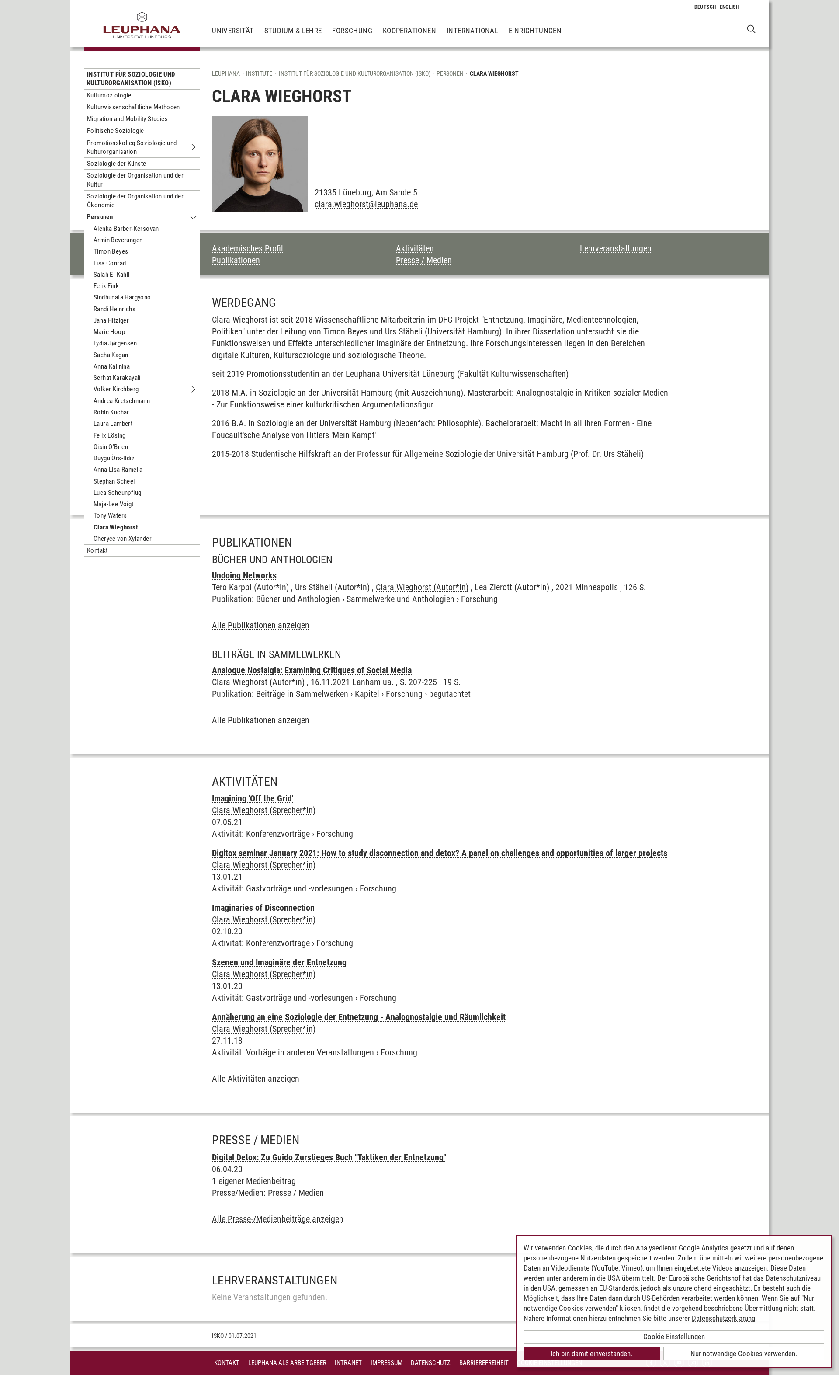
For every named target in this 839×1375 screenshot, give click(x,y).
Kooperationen (409, 30)
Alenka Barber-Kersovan (126, 229)
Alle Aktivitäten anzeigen (255, 1078)
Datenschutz (431, 1363)
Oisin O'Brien (111, 447)
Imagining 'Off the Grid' (252, 798)
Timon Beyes (111, 251)
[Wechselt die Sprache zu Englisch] (729, 7)
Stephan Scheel (114, 481)
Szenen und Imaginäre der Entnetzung (279, 962)
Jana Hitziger (111, 320)
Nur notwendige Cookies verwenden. (743, 1353)
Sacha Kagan (111, 355)
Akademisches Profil (247, 248)
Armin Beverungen (118, 240)
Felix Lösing (110, 435)
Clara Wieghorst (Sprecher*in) (263, 810)
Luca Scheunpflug (117, 493)
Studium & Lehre (293, 30)
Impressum (386, 1363)
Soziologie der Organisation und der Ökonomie (135, 200)
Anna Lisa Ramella (118, 469)
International (472, 30)
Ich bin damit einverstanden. (591, 1353)
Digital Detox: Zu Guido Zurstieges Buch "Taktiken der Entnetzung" (329, 1157)
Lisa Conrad (110, 263)
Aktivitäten (415, 248)
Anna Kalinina (112, 366)
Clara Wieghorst (116, 527)
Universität (232, 30)
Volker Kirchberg (116, 389)
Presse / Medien (424, 260)
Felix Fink (106, 286)
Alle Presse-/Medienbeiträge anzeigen (277, 1219)
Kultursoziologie (109, 95)
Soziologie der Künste (116, 163)
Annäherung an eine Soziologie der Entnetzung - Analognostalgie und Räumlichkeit (359, 1017)
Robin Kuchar (111, 412)
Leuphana (226, 73)
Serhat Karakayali (117, 378)
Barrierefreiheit (484, 1363)
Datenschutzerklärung (723, 1318)
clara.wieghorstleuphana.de (366, 204)
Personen (100, 217)
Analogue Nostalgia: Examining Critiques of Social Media (312, 670)
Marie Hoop (109, 332)
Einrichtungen (535, 30)
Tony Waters (110, 515)
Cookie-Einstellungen (674, 1336)
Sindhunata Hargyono (122, 297)
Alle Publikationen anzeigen (260, 625)
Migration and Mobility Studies (127, 119)
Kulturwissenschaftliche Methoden (133, 107)
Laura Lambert (113, 424)
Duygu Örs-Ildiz (114, 458)
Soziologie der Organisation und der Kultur (135, 179)
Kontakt (97, 550)
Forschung (352, 30)
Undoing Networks (244, 575)
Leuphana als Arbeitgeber (287, 1363)
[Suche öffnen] (751, 28)
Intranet (348, 1363)
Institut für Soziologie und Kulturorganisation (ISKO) (131, 78)
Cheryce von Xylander (123, 539)
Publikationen (236, 260)
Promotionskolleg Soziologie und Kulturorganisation (132, 147)
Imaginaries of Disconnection (263, 907)
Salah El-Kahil (112, 274)
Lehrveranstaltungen (616, 248)
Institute (259, 73)
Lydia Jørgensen (115, 343)
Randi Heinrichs (114, 309)
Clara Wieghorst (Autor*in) (422, 587)
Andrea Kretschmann (122, 401)
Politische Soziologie (115, 131)
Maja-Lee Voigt (114, 504)
